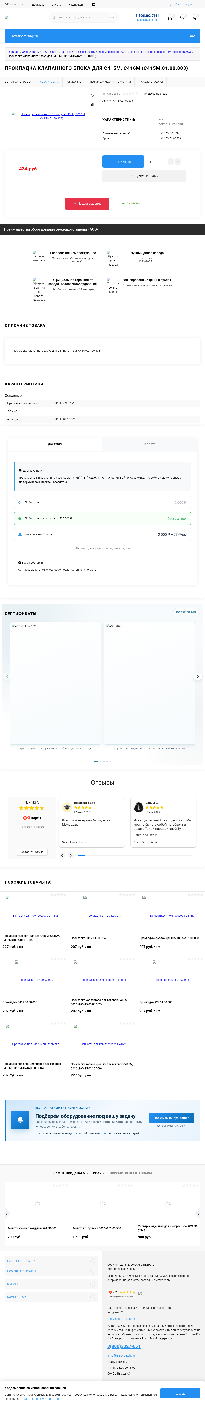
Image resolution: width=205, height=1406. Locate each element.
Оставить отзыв (32, 852)
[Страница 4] (107, 761)
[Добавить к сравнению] (92, 104)
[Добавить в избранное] (92, 95)
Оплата (56, 4)
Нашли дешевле (89, 203)
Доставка (38, 4)
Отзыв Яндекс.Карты (74, 842)
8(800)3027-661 (124, 1346)
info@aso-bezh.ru (121, 1355)
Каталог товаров (24, 36)
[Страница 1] (96, 761)
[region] (102, 690)
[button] (62, 855)
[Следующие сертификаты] (198, 676)
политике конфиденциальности (42, 1398)
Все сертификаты (186, 611)
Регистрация (183, 4)
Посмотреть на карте (121, 1318)
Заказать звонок (147, 19)
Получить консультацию (171, 1118)
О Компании (13, 4)
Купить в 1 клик (146, 176)
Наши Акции (76, 4)
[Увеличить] (51, 116)
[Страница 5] (110, 761)
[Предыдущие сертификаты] (7, 676)
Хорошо (180, 1393)
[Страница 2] (100, 761)
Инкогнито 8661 (85, 802)
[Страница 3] (104, 761)
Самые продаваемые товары (78, 1173)
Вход (169, 4)
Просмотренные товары (131, 1173)
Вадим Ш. (152, 802)
